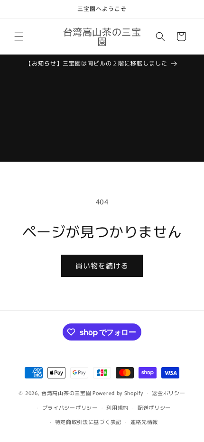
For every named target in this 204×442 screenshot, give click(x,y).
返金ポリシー (168, 392)
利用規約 (117, 407)
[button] (19, 36)
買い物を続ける (102, 265)
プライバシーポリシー (70, 407)
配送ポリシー (154, 407)
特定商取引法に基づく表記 (88, 421)
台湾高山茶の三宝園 (66, 392)
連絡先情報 (144, 421)
